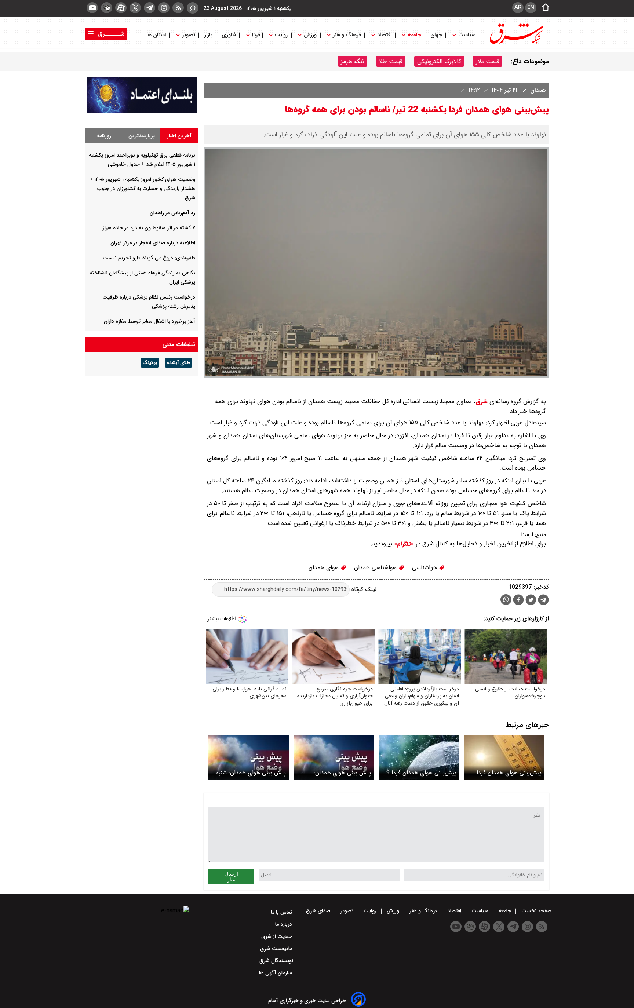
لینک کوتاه (363, 589)
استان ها (156, 35)
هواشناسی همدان (376, 567)
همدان (537, 90)
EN (530, 7)
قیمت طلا (390, 61)
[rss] (178, 7)
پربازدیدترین (141, 136)
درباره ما (284, 924)
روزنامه (104, 136)
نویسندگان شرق (276, 961)
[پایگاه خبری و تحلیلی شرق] (516, 43)
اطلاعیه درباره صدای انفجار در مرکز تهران (152, 243)
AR (517, 7)
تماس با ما (282, 912)
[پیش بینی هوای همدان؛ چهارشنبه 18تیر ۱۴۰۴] (334, 757)
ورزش (310, 35)
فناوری (228, 35)
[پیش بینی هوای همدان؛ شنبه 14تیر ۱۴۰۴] (248, 757)
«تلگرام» (403, 544)
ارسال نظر (231, 877)
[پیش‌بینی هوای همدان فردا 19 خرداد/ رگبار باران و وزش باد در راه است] (419, 757)
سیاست (467, 35)
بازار (208, 35)
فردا (255, 35)
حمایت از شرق (277, 936)
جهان (436, 35)
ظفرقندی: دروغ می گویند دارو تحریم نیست (149, 258)
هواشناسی (425, 567)
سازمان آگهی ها (276, 973)
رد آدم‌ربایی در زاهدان (172, 213)
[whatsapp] (505, 599)
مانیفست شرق (277, 949)
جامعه (414, 35)
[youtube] (92, 7)
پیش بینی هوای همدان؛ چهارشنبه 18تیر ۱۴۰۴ (342, 772)
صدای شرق (319, 911)
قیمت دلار (487, 61)
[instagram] (164, 7)
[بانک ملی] (142, 111)
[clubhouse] (106, 7)
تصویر (189, 35)
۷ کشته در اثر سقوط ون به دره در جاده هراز (149, 228)
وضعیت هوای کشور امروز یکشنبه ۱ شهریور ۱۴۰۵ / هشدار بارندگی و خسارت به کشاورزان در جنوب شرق (143, 188)
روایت (281, 35)
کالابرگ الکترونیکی (439, 61)
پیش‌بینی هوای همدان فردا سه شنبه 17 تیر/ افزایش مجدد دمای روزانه (504, 772)
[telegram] (149, 7)
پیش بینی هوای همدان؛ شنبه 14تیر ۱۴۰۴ (251, 772)
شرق (482, 401)
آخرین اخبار (179, 136)
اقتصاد (384, 35)
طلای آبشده (178, 362)
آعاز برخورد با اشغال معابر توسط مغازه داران (149, 321)
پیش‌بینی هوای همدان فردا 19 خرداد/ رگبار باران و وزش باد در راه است (419, 772)
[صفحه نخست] (543, 7)
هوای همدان (324, 567)
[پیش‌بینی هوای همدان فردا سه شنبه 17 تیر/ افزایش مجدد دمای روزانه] (504, 757)
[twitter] (135, 7)
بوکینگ (150, 362)
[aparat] (121, 7)
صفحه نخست (535, 911)
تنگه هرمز (352, 61)
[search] (192, 8)
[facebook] (518, 600)
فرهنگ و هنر (346, 35)
